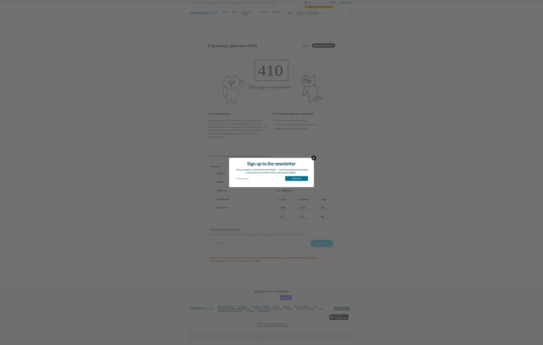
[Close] (313, 158)
